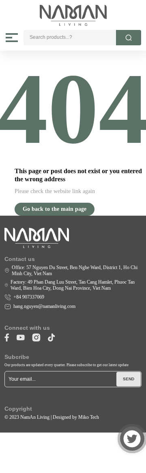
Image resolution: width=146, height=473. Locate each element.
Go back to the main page (54, 209)
